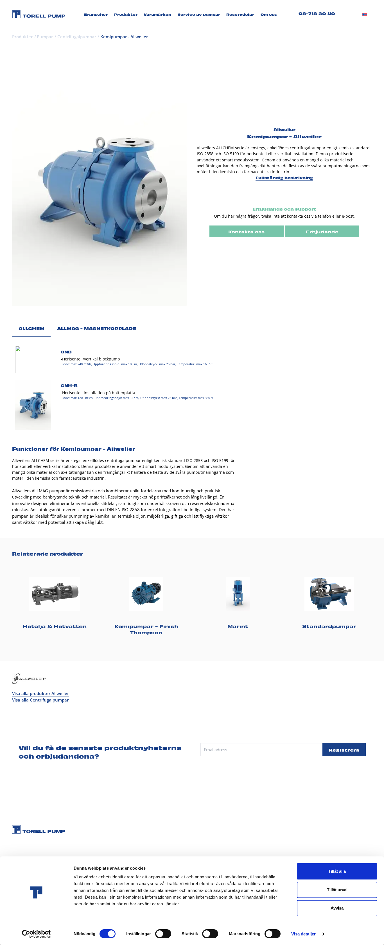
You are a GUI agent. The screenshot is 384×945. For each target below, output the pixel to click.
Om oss (269, 14)
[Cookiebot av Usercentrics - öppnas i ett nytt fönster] (36, 934)
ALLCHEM (31, 328)
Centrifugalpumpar (76, 36)
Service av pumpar (199, 14)
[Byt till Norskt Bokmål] (364, 14)
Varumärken (157, 14)
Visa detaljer (303, 934)
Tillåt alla (337, 871)
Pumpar (45, 36)
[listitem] (54, 602)
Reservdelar (240, 14)
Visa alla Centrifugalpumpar (40, 700)
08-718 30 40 (317, 13)
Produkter (125, 14)
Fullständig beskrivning (284, 178)
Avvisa (337, 908)
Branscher (96, 14)
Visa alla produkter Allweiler (40, 693)
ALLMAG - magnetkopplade (96, 328)
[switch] (163, 933)
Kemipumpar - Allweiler (124, 36)
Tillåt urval (337, 889)
